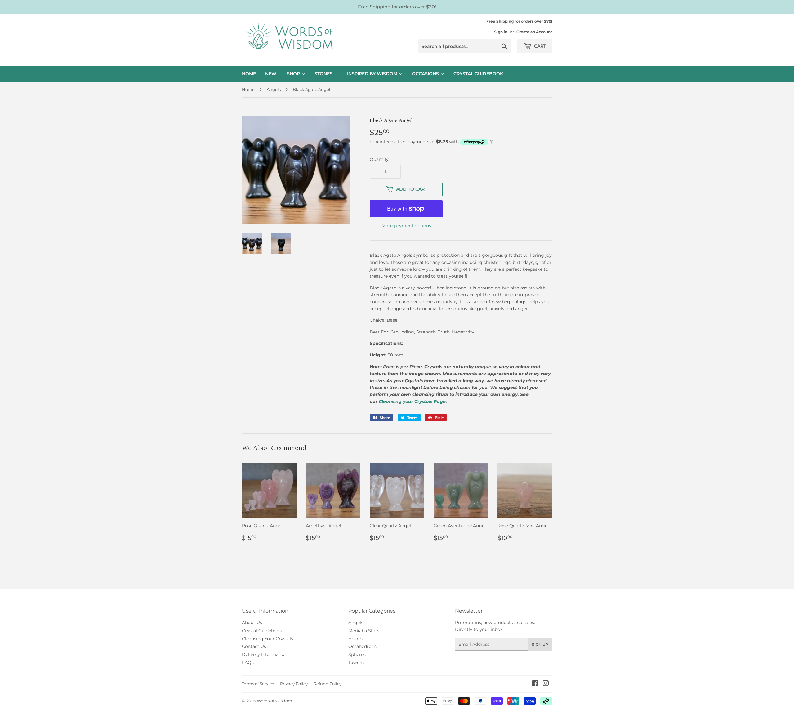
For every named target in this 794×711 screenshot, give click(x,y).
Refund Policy (327, 683)
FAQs (248, 662)
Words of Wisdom (274, 700)
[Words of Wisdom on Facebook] (535, 684)
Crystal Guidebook (262, 630)
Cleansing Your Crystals (267, 638)
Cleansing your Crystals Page (412, 401)
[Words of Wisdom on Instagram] (546, 684)
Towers (356, 662)
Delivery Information (264, 654)
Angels (274, 89)
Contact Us (254, 646)
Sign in (500, 31)
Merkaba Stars (363, 630)
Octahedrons (362, 646)
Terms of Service (258, 683)
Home (248, 89)
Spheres (357, 654)
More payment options (406, 226)
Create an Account (534, 31)
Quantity (379, 159)
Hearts (355, 638)
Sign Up (540, 644)
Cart (539, 46)
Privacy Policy (294, 683)
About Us (252, 622)
